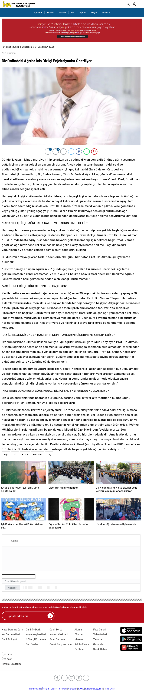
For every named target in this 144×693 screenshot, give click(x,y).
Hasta (25, 454)
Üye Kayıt (7, 658)
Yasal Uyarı (109, 688)
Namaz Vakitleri (58, 634)
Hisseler (79, 639)
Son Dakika (32, 644)
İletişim (46, 688)
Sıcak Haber (100, 649)
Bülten (62, 12)
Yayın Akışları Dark (36, 634)
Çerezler (72, 688)
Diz (15, 454)
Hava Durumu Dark (12, 629)
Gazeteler (98, 644)
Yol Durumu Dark (11, 634)
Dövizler (79, 634)
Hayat (94, 12)
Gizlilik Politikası (59, 688)
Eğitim (83, 12)
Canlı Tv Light (9, 639)
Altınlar (78, 629)
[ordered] (39, 587)
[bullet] (41, 587)
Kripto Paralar (82, 644)
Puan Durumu (57, 639)
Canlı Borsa (56, 629)
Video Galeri (100, 634)
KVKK (81, 688)
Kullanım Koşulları (94, 688)
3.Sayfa (38, 12)
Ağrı (6, 454)
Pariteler (79, 649)
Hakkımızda (35, 688)
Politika (106, 12)
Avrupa (50, 12)
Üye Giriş (7, 654)
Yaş (49, 454)
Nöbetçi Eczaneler (36, 639)
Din (72, 12)
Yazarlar (98, 639)
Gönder (12, 587)
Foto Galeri (99, 629)
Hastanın (37, 454)
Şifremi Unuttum (11, 663)
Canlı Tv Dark (33, 629)
